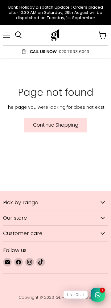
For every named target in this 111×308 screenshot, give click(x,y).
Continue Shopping (55, 124)
